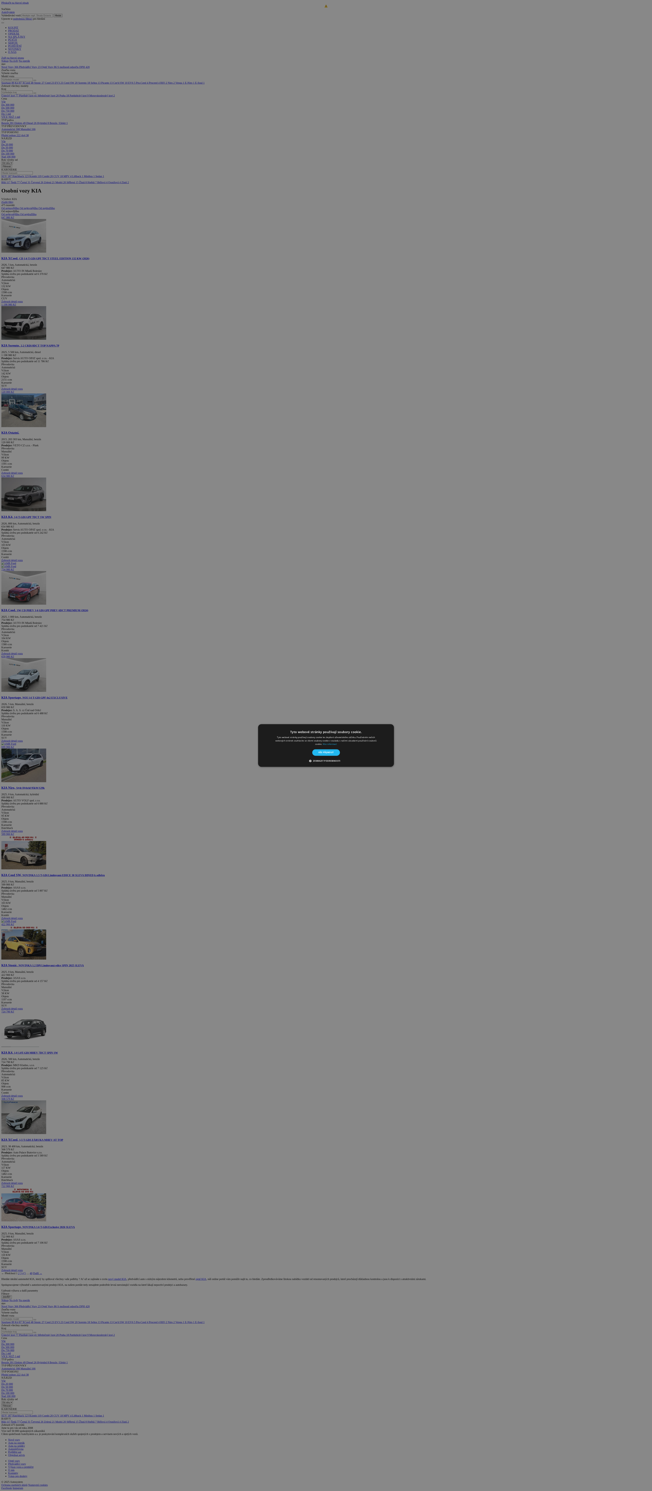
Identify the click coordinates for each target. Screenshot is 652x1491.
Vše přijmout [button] (326, 752)
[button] (326, 761)
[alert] (326, 745)
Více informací (330, 744)
